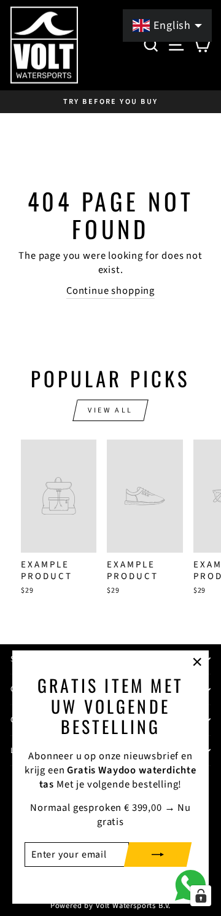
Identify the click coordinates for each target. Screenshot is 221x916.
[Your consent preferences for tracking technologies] (200, 895)
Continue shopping (110, 291)
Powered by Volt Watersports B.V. (110, 905)
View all (110, 410)
